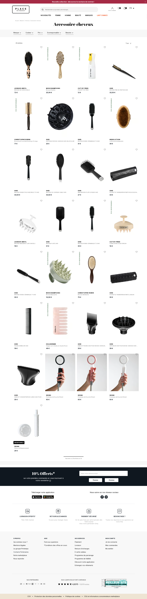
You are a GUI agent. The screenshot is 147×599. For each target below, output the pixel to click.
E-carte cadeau (80, 552)
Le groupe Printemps (20, 549)
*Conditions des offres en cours (55, 545)
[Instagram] (106, 497)
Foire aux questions (51, 542)
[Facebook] (102, 497)
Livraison (78, 545)
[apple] (37, 497)
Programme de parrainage (84, 555)
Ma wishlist (109, 549)
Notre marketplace (20, 555)
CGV (29, 596)
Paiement (78, 542)
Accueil (17, 20)
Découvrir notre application (84, 562)
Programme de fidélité (83, 559)
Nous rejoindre (18, 559)
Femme (58, 15)
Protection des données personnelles (48, 596)
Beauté (78, 15)
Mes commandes (111, 545)
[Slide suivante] (73, 65)
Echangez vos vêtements (84, 565)
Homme (68, 15)
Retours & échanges (82, 549)
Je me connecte (111, 542)
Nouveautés (46, 15)
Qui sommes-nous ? (20, 542)
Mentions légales (19, 545)
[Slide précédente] (46, 65)
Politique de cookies (73, 596)
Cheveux (27, 20)
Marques (89, 15)
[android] (48, 497)
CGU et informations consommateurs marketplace (102, 596)
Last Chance (102, 15)
